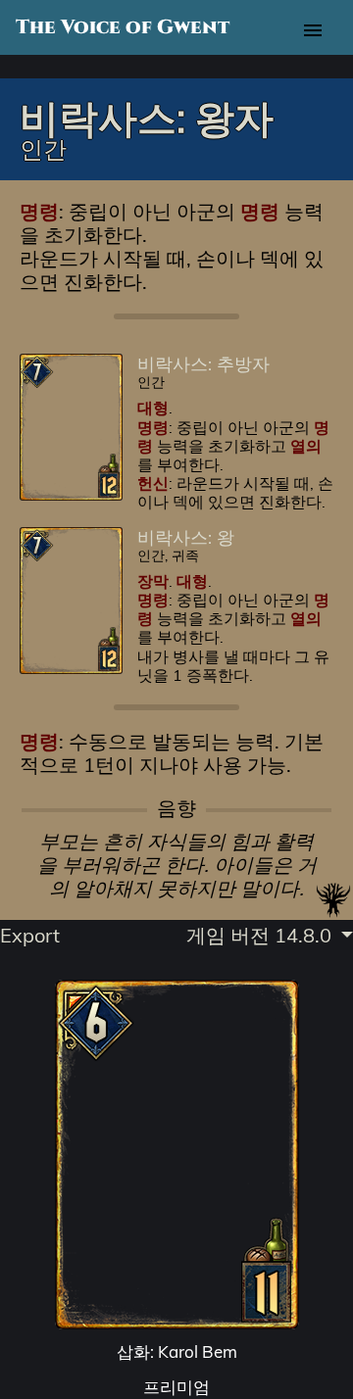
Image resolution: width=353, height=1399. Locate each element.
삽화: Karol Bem (177, 1351)
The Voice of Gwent (122, 27)
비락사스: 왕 (185, 537)
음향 (176, 808)
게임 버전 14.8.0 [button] (261, 935)
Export (30, 935)
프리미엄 (176, 1386)
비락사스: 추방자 (203, 363)
